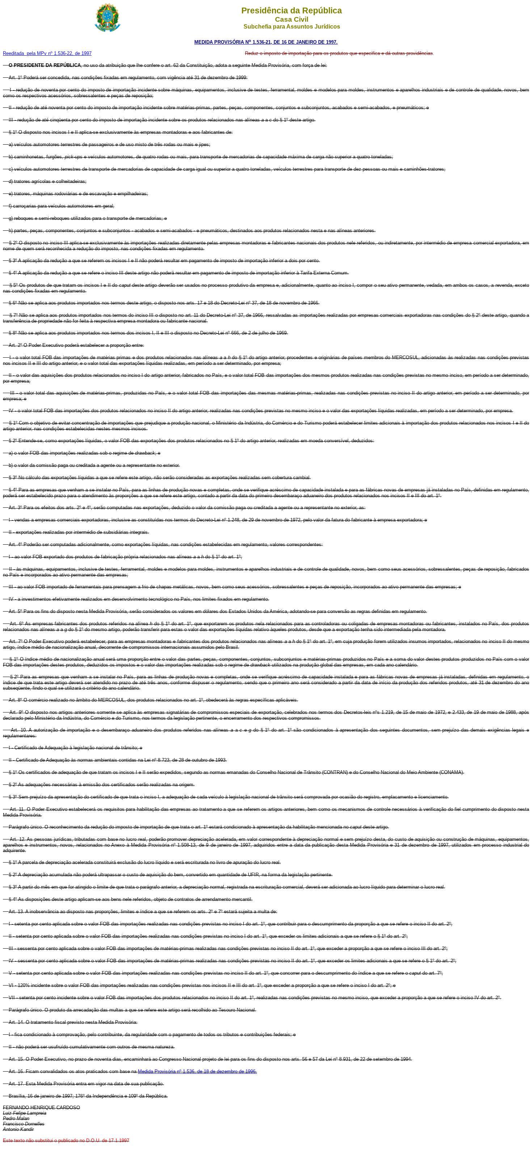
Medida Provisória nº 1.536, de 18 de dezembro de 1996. (197, 1071)
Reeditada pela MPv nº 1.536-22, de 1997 (47, 53)
